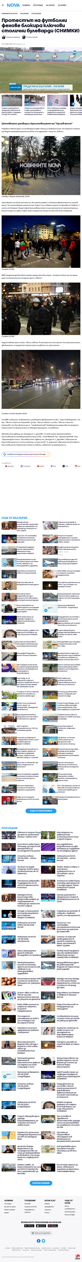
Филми (47, 1212)
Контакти (63, 1248)
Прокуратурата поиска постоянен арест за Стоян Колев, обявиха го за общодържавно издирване (27, 562)
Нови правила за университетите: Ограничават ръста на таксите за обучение (67, 681)
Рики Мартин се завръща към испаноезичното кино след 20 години (68, 835)
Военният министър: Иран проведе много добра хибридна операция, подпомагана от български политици (68, 753)
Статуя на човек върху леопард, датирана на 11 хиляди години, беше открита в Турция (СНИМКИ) (68, 885)
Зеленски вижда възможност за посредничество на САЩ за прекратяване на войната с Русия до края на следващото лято (28, 1153)
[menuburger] (3, 5)
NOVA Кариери (70, 1212)
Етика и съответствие (50, 1250)
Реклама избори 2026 (17, 1248)
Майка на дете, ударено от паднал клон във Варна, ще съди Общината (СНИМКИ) (28, 632)
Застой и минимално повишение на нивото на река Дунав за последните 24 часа (68, 766)
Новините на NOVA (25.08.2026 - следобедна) (26, 1104)
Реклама (7, 1248)
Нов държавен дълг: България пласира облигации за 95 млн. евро (69, 644)
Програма (38, 5)
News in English (70, 1214)
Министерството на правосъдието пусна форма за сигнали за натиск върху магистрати (28, 608)
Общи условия (71, 1248)
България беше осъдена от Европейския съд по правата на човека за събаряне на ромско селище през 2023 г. (69, 656)
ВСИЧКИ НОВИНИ (41, 1183)
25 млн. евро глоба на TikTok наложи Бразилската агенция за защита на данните (28, 995)
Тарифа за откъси (46, 1248)
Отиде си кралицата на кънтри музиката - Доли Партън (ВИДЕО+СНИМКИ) (28, 914)
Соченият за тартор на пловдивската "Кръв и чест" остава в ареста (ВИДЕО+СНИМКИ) (28, 741)
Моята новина (9, 1209)
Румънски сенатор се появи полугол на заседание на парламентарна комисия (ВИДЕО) (67, 1032)
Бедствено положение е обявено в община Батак (26, 572)
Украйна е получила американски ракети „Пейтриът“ (28, 1030)
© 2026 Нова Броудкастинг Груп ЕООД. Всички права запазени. (18, 1257)
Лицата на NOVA (30, 1206)
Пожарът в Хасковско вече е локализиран (69, 798)
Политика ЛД (25, 1250)
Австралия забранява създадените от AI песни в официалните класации (28, 884)
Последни (8, 1204)
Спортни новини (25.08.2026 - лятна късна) (26, 858)
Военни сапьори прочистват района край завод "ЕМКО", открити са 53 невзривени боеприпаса (69, 668)
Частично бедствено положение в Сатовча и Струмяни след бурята (26, 788)
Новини (26, 5)
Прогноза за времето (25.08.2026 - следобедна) (68, 606)
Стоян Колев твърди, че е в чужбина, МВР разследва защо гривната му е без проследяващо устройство (69, 706)
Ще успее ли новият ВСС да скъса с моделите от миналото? (27, 765)
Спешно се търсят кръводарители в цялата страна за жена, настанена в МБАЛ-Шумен (69, 539)
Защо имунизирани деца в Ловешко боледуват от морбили (29, 953)
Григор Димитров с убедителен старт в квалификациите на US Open (68, 898)
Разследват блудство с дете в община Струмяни (27, 654)
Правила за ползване (36, 1250)
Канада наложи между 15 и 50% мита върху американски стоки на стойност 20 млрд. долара (68, 983)
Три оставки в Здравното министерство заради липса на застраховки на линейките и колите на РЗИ (68, 1121)
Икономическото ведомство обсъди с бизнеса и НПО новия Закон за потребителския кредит (28, 597)
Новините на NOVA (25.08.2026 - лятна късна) (66, 858)
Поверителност (16, 1250)
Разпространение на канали (32, 1248)
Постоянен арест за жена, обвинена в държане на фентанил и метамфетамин (68, 1168)
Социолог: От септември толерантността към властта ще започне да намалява (27, 539)
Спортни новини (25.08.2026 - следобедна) (25, 1086)
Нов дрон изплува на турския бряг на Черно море (68, 1044)
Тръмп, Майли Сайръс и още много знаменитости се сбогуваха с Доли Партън (68, 871)
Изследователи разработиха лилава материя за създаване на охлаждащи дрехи (68, 847)
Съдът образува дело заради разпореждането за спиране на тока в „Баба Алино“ (69, 633)
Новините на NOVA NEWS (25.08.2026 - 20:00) (26, 925)
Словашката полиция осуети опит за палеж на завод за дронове (68, 1018)
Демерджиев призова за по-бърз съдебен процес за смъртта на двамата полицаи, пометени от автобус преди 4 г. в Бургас (28, 753)
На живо (62, 5)
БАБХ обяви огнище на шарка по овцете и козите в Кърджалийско (69, 573)
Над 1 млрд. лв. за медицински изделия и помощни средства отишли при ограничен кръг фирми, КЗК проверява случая (28, 682)
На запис (50, 5)
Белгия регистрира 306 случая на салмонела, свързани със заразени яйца (29, 982)
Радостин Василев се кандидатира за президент (28, 583)
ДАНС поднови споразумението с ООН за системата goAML (27, 728)
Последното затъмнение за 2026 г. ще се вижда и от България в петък (69, 584)
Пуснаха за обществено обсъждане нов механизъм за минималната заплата (27, 644)
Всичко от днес (10, 1206)
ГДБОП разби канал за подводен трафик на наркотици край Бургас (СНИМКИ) (26, 620)
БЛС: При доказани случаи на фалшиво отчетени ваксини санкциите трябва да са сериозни (69, 789)
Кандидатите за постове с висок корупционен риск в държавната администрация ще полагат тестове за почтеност (69, 621)
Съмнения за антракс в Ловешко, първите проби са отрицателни (69, 524)
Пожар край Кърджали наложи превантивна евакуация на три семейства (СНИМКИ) (25, 550)
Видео (6, 1212)
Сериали (48, 1209)
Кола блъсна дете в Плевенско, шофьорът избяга (66, 728)
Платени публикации (63, 1250)
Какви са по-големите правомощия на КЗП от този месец (28, 799)
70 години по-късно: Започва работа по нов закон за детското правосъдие (28, 694)
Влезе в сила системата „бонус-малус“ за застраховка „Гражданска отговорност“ (27, 706)
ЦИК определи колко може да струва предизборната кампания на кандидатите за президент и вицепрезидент (27, 669)
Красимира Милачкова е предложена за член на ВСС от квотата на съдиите (27, 717)
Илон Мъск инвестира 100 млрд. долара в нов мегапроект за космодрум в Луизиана (28, 847)
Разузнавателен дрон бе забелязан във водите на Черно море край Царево (67, 561)
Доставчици (56, 1248)
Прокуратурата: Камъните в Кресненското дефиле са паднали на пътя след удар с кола (69, 597)
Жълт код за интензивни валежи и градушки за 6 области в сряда (67, 694)
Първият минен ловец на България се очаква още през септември (69, 717)
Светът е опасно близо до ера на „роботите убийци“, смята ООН (29, 834)
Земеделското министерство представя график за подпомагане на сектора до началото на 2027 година (27, 526)
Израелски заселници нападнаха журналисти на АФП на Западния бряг (29, 1135)
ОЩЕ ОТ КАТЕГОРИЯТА (41, 811)
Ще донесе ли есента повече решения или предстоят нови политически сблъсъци (66, 741)
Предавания (49, 1206)
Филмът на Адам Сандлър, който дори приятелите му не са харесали (28, 870)
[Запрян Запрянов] (4, 37)
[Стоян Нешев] (24, 37)
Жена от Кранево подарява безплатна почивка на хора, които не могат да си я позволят (28, 777)
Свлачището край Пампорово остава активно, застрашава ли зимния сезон (67, 777)
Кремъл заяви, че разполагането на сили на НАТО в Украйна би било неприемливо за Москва (29, 1169)
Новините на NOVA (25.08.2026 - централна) (26, 939)
